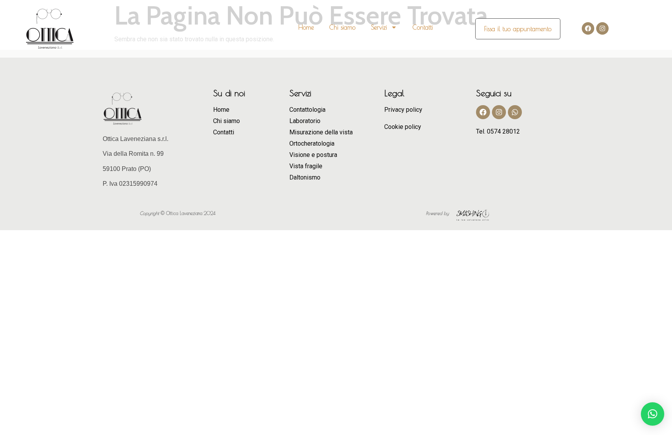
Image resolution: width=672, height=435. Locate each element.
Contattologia (307, 109)
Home (306, 27)
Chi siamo (342, 27)
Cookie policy (402, 126)
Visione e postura (313, 155)
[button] (652, 414)
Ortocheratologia (311, 143)
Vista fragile (305, 166)
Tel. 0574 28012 (498, 131)
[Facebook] (588, 28)
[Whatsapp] (515, 112)
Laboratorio (304, 121)
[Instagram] (602, 28)
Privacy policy (403, 109)
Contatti (423, 27)
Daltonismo (304, 177)
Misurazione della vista (321, 132)
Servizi (379, 27)
